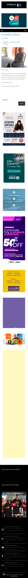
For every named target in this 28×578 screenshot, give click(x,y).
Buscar (5, 99)
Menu (25, 30)
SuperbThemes (14, 576)
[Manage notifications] (4, 574)
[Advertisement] (14, 404)
